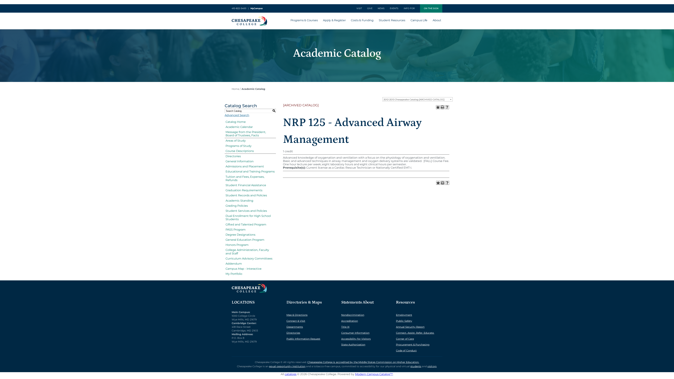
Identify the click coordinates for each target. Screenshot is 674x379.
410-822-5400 (239, 8)
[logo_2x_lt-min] (249, 285)
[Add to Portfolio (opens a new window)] (438, 107)
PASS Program (236, 229)
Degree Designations (240, 234)
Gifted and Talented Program (246, 224)
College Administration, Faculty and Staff (247, 251)
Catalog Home (236, 122)
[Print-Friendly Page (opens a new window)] (442, 107)
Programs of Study (239, 146)
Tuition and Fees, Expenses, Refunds (245, 178)
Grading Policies (237, 205)
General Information (240, 161)
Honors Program (237, 245)
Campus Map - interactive (244, 268)
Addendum (234, 263)
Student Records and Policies (246, 195)
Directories (233, 156)
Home (235, 89)
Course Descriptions (240, 151)
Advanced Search (237, 115)
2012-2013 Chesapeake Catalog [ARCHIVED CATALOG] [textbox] (414, 99)
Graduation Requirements (244, 190)
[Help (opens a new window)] (447, 107)
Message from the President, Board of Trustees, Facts (246, 133)
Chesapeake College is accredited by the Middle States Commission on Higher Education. (363, 362)
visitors (432, 366)
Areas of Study (236, 140)
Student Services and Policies (246, 210)
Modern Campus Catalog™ (374, 374)
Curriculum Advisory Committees (249, 258)
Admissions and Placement (245, 166)
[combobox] (417, 99)
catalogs (290, 374)
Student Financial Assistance (246, 185)
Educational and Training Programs (250, 171)
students (415, 366)
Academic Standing (239, 200)
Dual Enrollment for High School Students (248, 217)
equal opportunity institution (287, 366)
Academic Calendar (239, 127)
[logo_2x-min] (249, 17)
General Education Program (245, 239)
